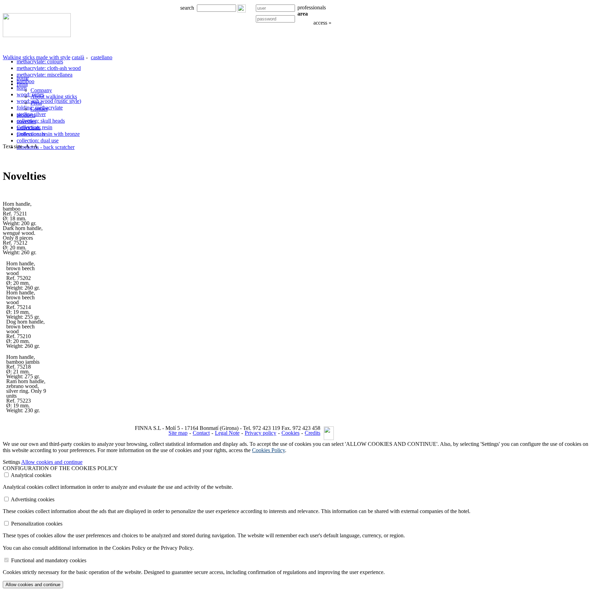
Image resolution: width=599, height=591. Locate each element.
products (26, 115)
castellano (101, 57)
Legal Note (227, 433)
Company (41, 90)
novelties (26, 121)
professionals (31, 134)
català (78, 57)
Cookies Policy (268, 450)
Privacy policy (260, 433)
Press (36, 103)
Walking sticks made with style (36, 57)
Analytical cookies (31, 475)
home (23, 78)
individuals (29, 128)
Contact (201, 433)
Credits (312, 433)
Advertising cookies (32, 499)
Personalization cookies (36, 524)
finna (22, 84)
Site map (178, 433)
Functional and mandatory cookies (48, 560)
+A (34, 146)
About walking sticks (54, 96)
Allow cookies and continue (52, 462)
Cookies (290, 433)
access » (322, 23)
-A (26, 146)
